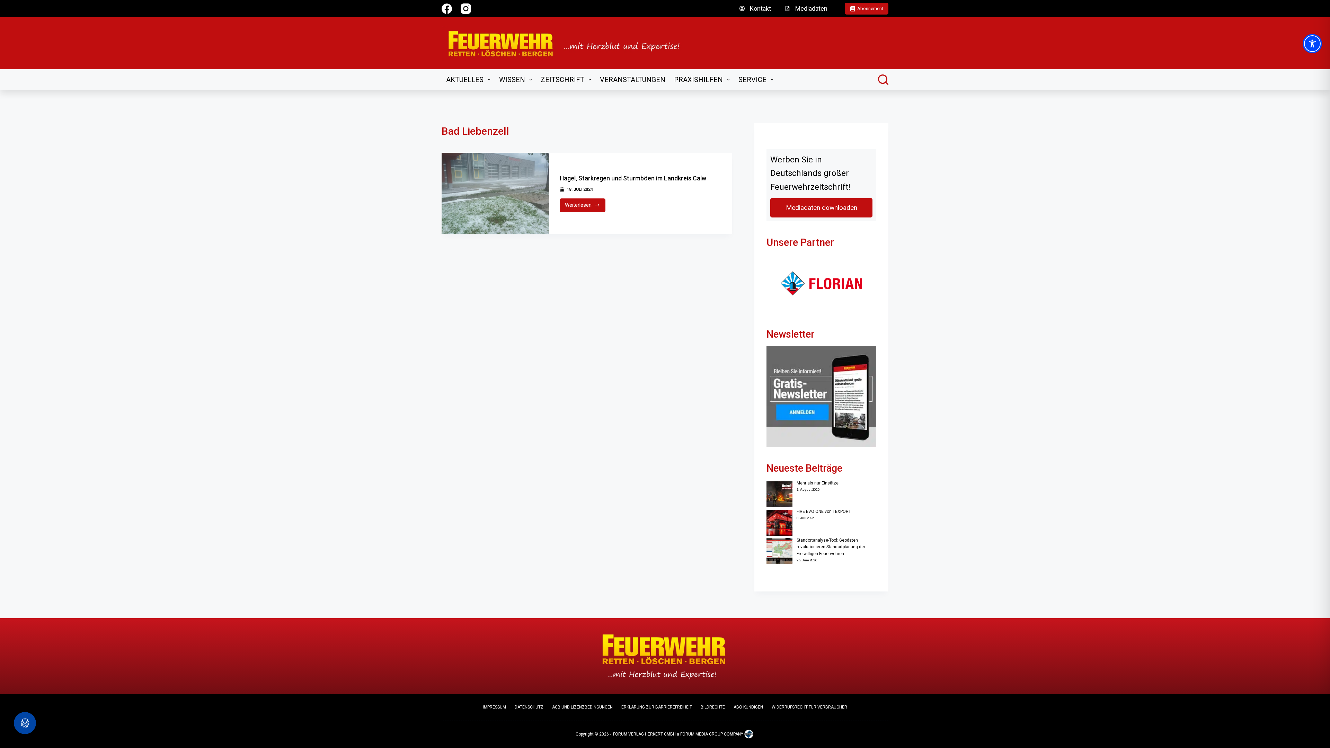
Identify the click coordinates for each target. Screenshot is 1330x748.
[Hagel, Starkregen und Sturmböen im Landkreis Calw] (495, 193)
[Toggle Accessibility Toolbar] (1312, 44)
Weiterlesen (585, 207)
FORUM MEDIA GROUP (701, 734)
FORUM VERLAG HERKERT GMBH (644, 734)
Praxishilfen (698, 79)
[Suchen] (883, 79)
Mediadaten (811, 8)
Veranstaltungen (632, 79)
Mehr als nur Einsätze (818, 483)
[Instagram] (466, 8)
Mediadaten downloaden (821, 208)
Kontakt (760, 8)
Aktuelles (465, 79)
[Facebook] (447, 8)
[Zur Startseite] (568, 43)
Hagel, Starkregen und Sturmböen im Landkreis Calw (633, 178)
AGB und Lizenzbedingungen (582, 707)
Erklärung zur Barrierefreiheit (656, 707)
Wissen (512, 79)
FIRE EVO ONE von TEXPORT (824, 511)
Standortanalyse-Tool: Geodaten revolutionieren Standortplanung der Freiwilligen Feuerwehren (831, 547)
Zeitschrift (562, 79)
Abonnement (870, 8)
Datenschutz (529, 707)
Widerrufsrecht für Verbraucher (809, 707)
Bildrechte (713, 707)
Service (752, 79)
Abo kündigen (748, 707)
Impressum (494, 707)
